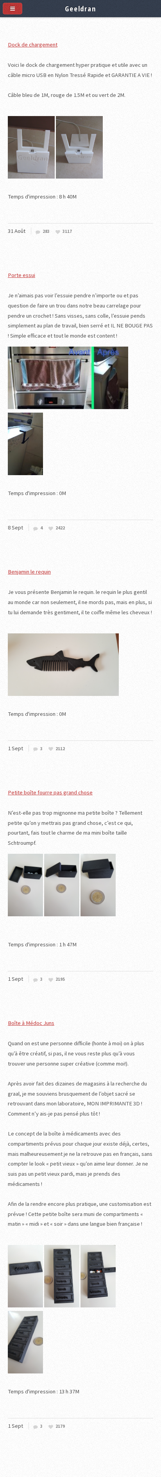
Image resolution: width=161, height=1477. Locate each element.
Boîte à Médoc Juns (31, 1022)
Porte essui (21, 275)
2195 (60, 979)
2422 (60, 528)
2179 (60, 1426)
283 (46, 231)
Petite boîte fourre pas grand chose (50, 792)
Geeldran (80, 8)
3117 (67, 231)
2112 (60, 748)
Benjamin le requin (29, 571)
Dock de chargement (32, 44)
